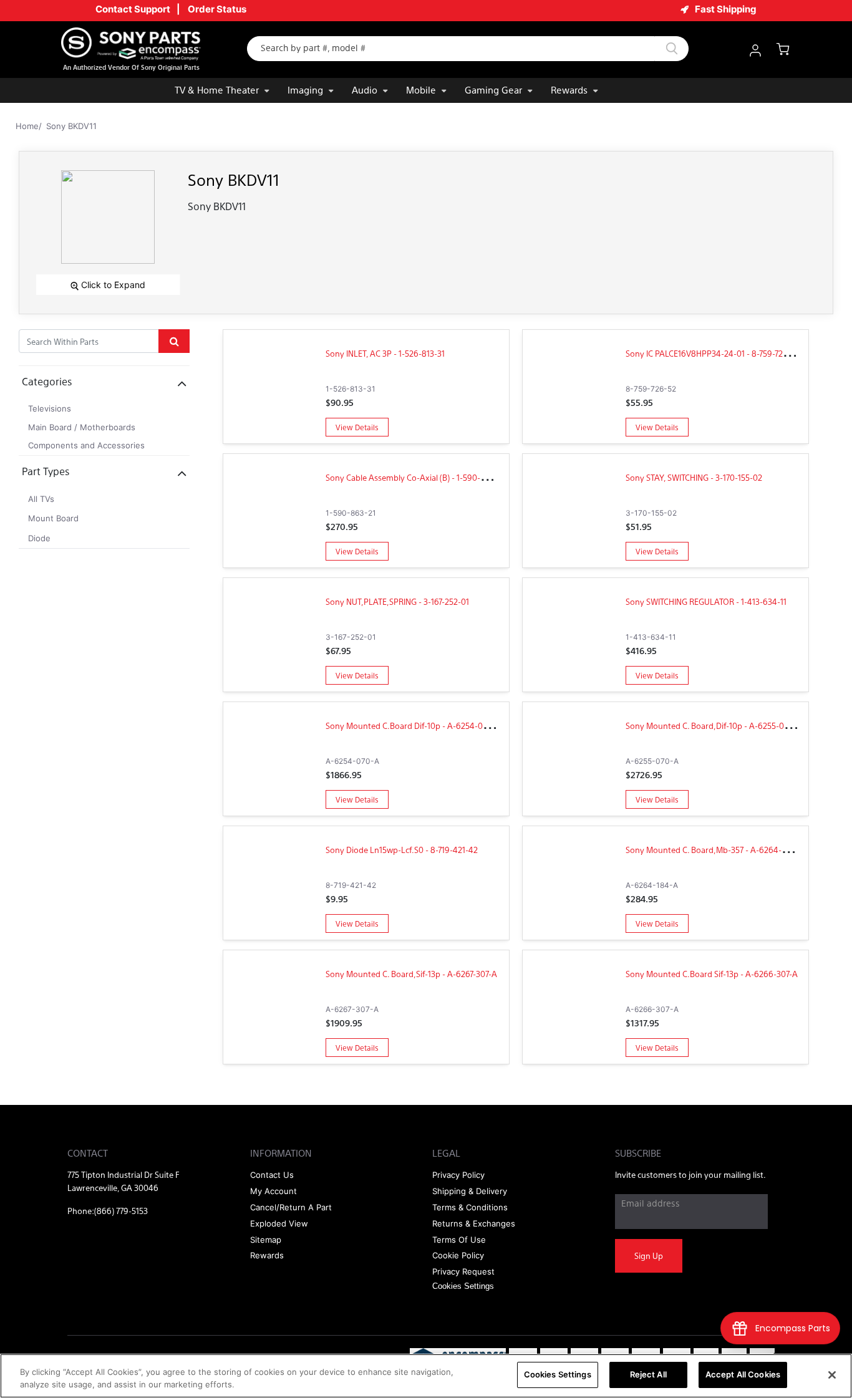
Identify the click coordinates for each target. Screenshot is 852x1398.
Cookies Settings (557, 1374)
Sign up (648, 1255)
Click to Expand (112, 284)
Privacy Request (463, 1271)
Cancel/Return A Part (291, 1207)
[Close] (832, 1375)
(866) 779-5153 (121, 1210)
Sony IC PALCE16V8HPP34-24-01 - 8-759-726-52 (713, 353)
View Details (357, 427)
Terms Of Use (459, 1240)
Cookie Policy (458, 1255)
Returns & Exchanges (473, 1223)
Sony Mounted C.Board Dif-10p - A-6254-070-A (413, 725)
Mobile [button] (421, 89)
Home (27, 126)
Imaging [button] (305, 89)
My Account (273, 1191)
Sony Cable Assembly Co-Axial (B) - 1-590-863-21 (415, 477)
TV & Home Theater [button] (217, 89)
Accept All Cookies (742, 1374)
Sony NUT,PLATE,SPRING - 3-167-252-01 (397, 601)
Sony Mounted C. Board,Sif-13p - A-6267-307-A (411, 973)
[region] (426, 1376)
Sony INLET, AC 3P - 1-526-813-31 (385, 353)
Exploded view (279, 1223)
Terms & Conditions (470, 1207)
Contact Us (272, 1175)
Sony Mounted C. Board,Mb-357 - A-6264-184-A (714, 849)
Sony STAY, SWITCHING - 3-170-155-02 (694, 477)
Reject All (648, 1374)
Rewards (569, 89)
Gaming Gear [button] (493, 89)
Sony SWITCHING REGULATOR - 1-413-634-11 (706, 601)
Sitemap (265, 1240)
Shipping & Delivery (469, 1191)
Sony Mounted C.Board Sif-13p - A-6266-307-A (712, 973)
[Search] (672, 48)
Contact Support (132, 9)
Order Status (217, 9)
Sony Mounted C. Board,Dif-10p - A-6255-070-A (713, 725)
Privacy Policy (458, 1175)
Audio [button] (364, 89)
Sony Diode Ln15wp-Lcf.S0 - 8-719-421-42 (402, 849)
